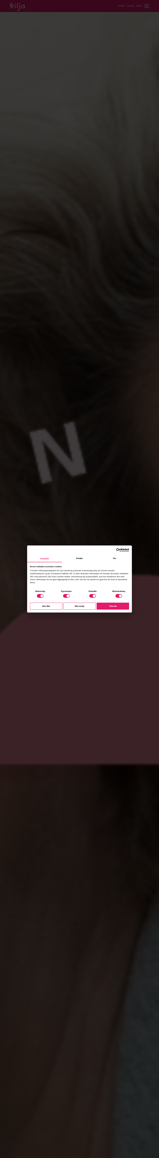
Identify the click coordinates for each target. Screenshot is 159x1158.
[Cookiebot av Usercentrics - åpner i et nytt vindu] (119, 550)
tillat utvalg (79, 606)
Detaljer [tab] (79, 558)
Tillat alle (113, 606)
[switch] (66, 596)
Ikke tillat (46, 606)
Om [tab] (114, 558)
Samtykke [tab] (44, 559)
